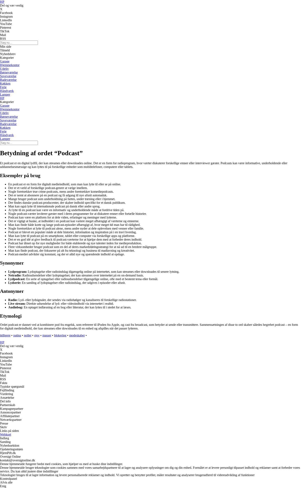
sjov (37, 335)
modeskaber (77, 335)
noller (27, 335)
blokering (60, 335)
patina (17, 335)
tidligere (5, 335)
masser (46, 335)
